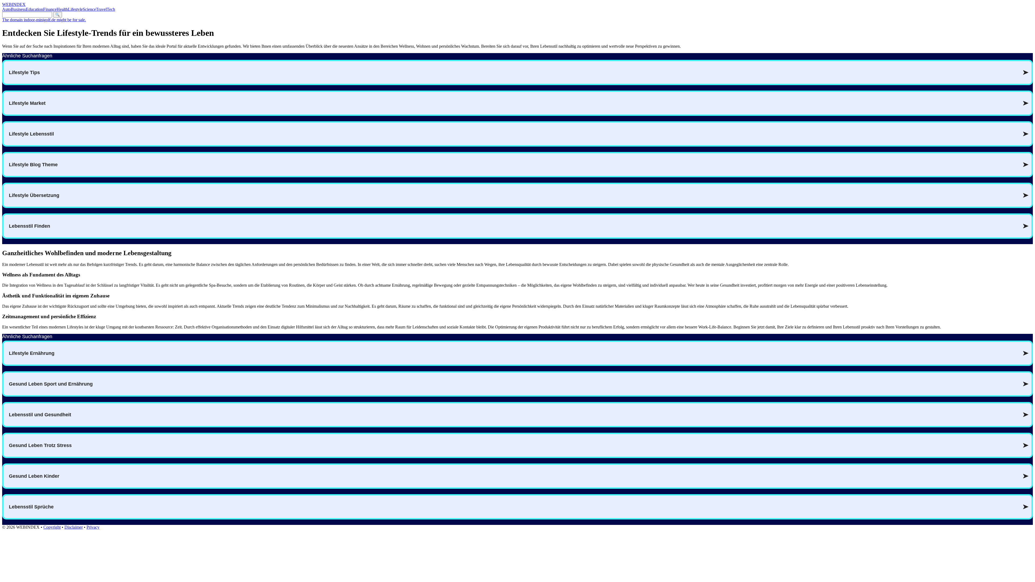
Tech (111, 9)
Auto (6, 9)
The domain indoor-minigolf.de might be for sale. (44, 20)
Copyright (52, 527)
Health (62, 9)
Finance (50, 9)
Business (18, 9)
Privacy (93, 527)
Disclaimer (73, 527)
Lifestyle (75, 9)
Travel (101, 9)
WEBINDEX (14, 4)
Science (89, 9)
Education (34, 9)
